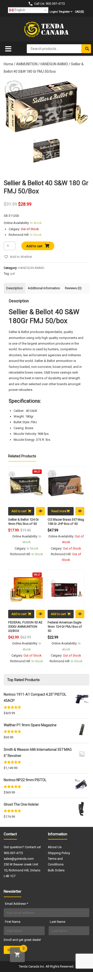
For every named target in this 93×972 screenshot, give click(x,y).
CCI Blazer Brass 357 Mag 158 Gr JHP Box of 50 (66, 522)
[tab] (14, 288)
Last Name (57, 922)
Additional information (44, 288)
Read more (58, 511)
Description (14, 288)
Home (8, 64)
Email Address (16, 904)
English (19, 10)
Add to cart (34, 246)
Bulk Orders (56, 870)
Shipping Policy (59, 853)
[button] (18, 257)
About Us (55, 847)
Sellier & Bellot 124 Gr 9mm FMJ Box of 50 (23, 522)
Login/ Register (60, 11)
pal (12, 273)
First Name (12, 922)
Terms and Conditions (55, 861)
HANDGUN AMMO (54, 64)
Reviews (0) (73, 288)
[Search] (86, 48)
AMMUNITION (26, 64)
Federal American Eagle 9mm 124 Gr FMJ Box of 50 (65, 626)
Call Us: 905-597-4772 (49, 3)
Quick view (40, 511)
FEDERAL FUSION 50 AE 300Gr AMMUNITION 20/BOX (25, 626)
